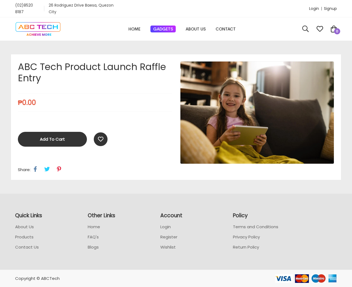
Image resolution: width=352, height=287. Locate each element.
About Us (196, 29)
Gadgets (163, 29)
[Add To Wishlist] (101, 139)
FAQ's (93, 237)
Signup (330, 8)
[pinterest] (59, 169)
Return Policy (246, 247)
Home (134, 29)
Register (168, 237)
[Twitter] (47, 169)
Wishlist (168, 247)
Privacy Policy (246, 237)
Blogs (93, 247)
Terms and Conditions (255, 227)
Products (24, 237)
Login (314, 8)
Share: (24, 169)
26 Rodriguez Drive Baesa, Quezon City (81, 8)
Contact (226, 29)
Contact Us (27, 247)
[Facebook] (35, 169)
